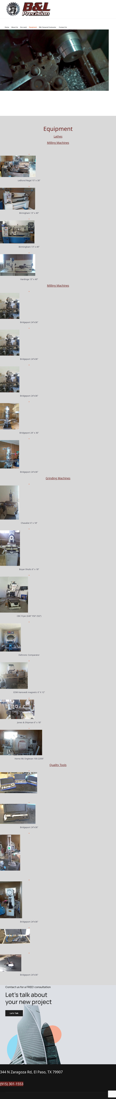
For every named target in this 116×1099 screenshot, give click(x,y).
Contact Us (63, 27)
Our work (23, 27)
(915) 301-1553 (11, 1084)
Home (7, 27)
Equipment (33, 27)
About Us (14, 27)
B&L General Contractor (47, 27)
